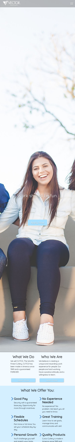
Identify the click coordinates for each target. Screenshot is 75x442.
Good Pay (21, 398)
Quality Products (53, 434)
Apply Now (37, 222)
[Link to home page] (11, 3)
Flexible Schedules (21, 418)
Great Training (52, 416)
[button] (72, 3)
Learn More (23, 380)
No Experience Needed (52, 400)
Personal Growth (25, 434)
